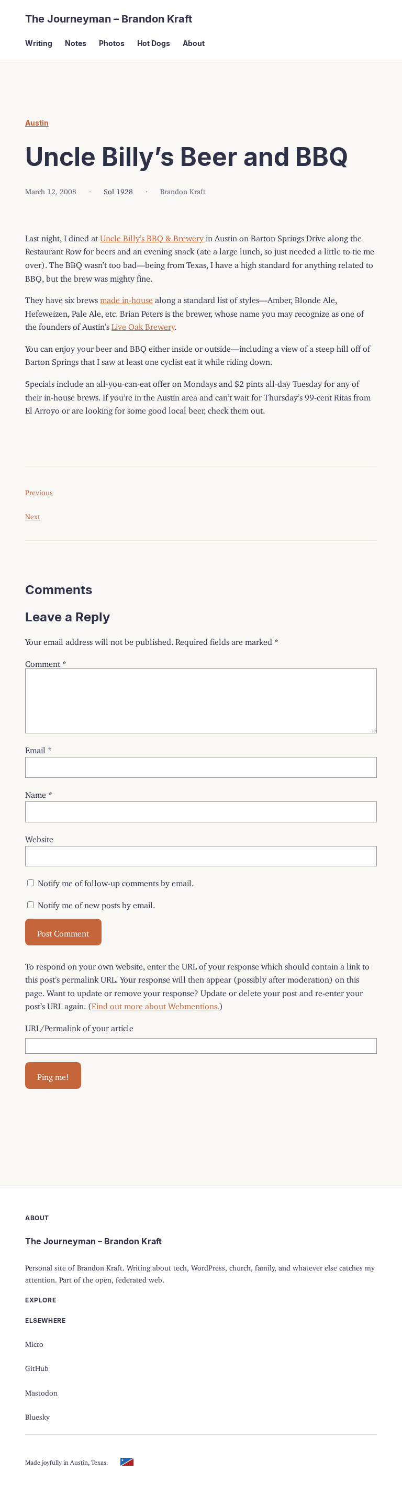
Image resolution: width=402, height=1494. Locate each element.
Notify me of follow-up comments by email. (116, 881)
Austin (37, 122)
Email (38, 748)
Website (39, 837)
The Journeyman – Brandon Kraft (108, 19)
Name (38, 792)
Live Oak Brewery (142, 324)
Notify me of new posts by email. (96, 903)
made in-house (126, 298)
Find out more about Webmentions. (155, 1004)
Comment (45, 662)
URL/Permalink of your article (79, 1026)
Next (32, 515)
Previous (39, 491)
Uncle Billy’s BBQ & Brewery (152, 236)
